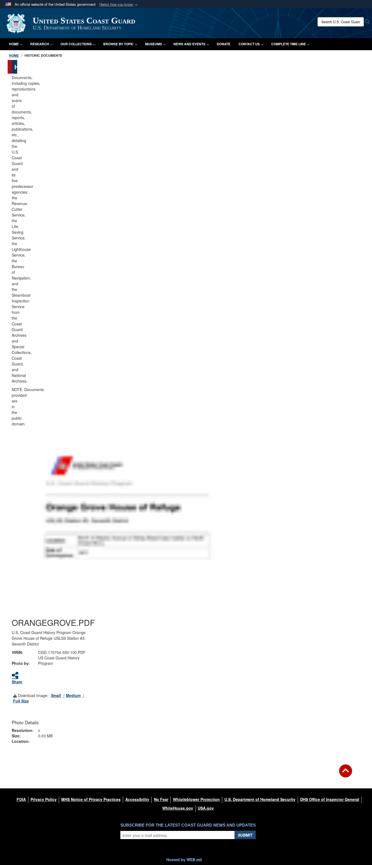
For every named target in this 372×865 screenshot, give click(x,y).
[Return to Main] (345, 774)
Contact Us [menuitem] (249, 43)
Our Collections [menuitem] (76, 43)
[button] (119, 4)
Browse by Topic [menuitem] (118, 43)
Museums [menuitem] (153, 43)
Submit (245, 835)
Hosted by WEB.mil (184, 859)
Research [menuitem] (39, 43)
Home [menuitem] (14, 43)
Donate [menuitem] (223, 43)
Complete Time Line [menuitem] (288, 43)
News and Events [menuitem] (189, 43)
